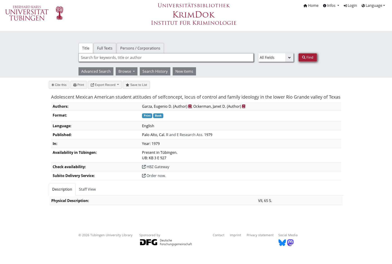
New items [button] (184, 71)
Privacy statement (260, 235)
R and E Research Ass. (184, 134)
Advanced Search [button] (96, 71)
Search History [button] (155, 71)
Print (80, 85)
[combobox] (166, 57)
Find (309, 57)
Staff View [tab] (87, 189)
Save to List (138, 85)
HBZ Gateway (157, 166)
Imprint (235, 235)
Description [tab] (62, 189)
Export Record (105, 85)
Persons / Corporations (140, 48)
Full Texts (105, 48)
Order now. (156, 175)
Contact (218, 235)
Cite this (60, 85)
